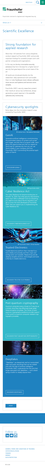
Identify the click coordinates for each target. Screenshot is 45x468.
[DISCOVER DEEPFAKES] (22, 348)
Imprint (7, 455)
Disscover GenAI (13, 167)
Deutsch (29, 2)
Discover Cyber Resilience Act (18, 223)
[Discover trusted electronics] (22, 236)
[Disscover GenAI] (22, 123)
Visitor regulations (12, 451)
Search (37, 2)
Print (11, 405)
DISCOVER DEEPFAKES (14, 392)
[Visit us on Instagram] (15, 435)
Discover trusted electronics (18, 280)
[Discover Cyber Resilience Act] (22, 179)
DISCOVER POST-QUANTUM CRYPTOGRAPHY (22, 336)
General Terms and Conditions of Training (20, 449)
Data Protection (11, 457)
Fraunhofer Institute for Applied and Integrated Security (19, 16)
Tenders (8, 453)
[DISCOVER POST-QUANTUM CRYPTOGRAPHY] (22, 292)
